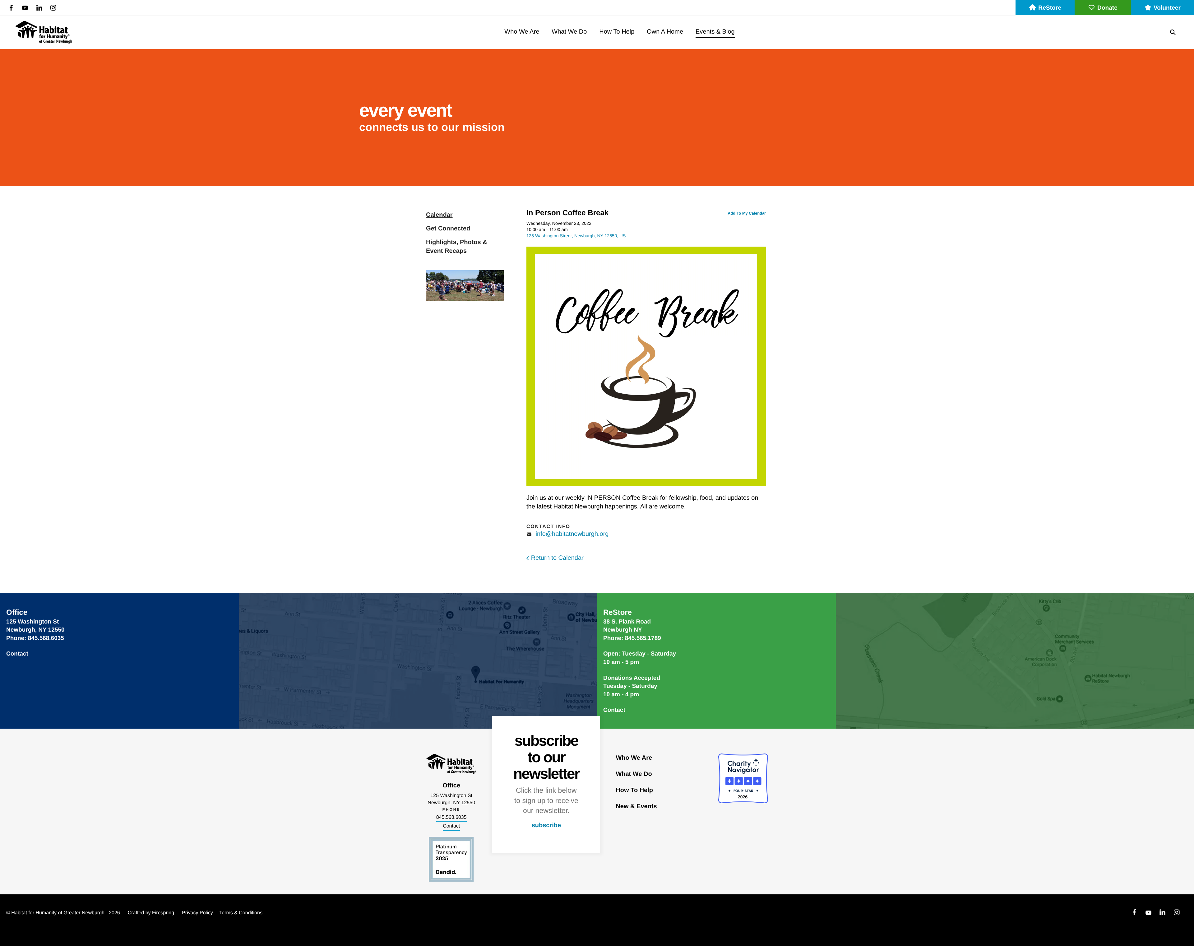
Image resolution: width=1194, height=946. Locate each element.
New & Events (636, 806)
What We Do (569, 31)
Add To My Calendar (747, 213)
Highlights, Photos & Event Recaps (456, 246)
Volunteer (1167, 8)
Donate (1107, 8)
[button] (1173, 32)
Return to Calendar (557, 557)
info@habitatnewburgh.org (572, 534)
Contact (17, 654)
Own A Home (665, 31)
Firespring (163, 913)
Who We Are (521, 31)
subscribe (546, 825)
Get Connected (448, 228)
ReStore (1049, 8)
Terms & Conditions (240, 913)
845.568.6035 (451, 817)
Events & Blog (715, 31)
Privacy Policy (197, 913)
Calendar (439, 214)
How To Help (616, 31)
